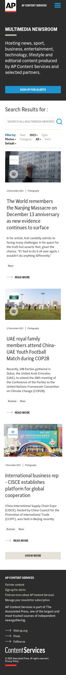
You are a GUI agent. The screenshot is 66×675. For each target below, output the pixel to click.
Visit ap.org (20, 630)
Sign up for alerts (15, 590)
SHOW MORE (33, 556)
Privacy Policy (12, 661)
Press (16, 636)
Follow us (19, 641)
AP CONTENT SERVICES (19, 578)
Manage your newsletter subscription (27, 600)
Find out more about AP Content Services (29, 595)
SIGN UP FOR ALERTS (33, 90)
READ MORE (22, 277)
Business (12, 401)
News (10, 265)
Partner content (14, 585)
